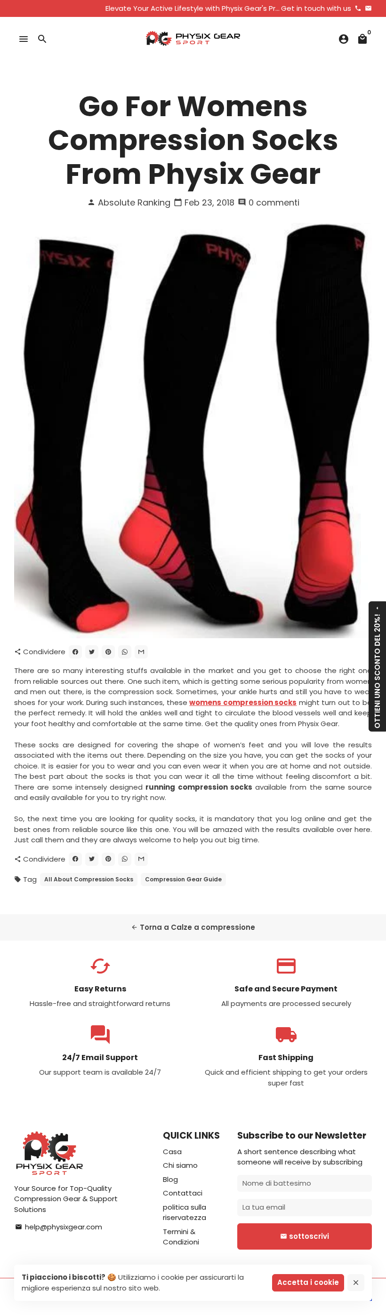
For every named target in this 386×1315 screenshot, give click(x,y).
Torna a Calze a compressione (193, 927)
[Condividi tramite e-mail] (141, 651)
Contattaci (182, 1193)
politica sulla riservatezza (184, 1212)
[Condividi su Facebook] (75, 651)
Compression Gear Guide (183, 879)
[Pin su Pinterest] (108, 651)
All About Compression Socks (88, 879)
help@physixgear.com (58, 1227)
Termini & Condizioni (181, 1237)
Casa (172, 1152)
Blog (170, 1179)
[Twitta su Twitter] (91, 651)
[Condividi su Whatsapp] (124, 651)
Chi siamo (180, 1165)
